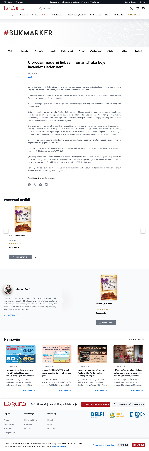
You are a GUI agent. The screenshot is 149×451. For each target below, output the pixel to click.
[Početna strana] (14, 8)
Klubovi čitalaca (130, 2)
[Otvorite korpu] (143, 8)
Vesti (30, 77)
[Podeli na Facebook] (29, 184)
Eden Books (8, 2)
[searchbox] (74, 8)
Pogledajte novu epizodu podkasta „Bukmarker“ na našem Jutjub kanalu (74, 2)
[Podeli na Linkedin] (46, 184)
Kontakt (142, 2)
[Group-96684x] (137, 415)
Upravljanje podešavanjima (103, 445)
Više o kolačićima (59, 446)
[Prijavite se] (131, 8)
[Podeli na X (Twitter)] (35, 184)
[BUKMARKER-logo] (28, 32)
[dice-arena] (117, 415)
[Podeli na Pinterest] (40, 184)
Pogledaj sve (135, 339)
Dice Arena (20, 2)
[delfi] (97, 415)
